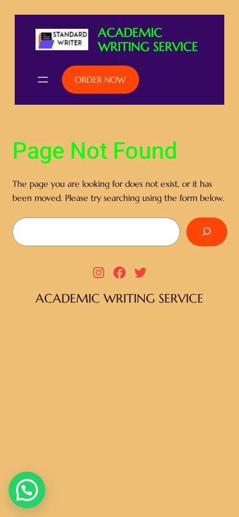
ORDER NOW (100, 79)
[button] (27, 490)
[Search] (206, 231)
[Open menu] (43, 79)
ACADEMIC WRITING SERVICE (148, 40)
